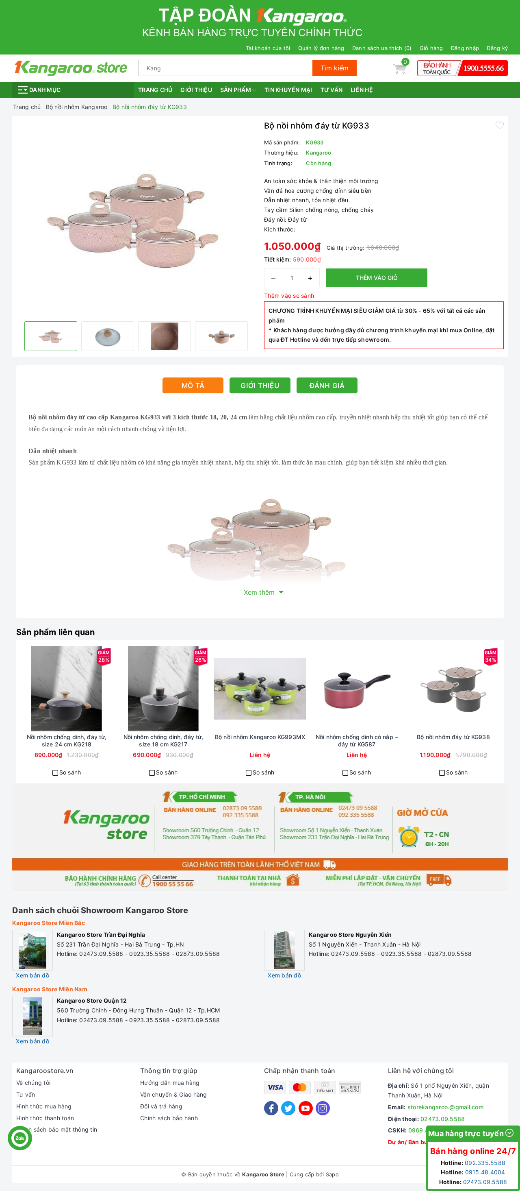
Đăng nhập (465, 48)
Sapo (332, 1174)
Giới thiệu (196, 89)
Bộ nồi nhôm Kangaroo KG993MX (260, 736)
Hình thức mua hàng (44, 1106)
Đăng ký (497, 48)
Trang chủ (155, 89)
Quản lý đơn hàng (321, 48)
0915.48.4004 (485, 1172)
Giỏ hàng (431, 48)
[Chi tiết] (231, 689)
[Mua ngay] (37, 689)
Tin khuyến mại (288, 89)
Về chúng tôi (33, 1082)
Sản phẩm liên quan (55, 632)
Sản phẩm (236, 89)
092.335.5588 (485, 1162)
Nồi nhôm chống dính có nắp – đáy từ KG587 (357, 740)
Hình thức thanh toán (45, 1118)
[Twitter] (288, 1108)
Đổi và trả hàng (161, 1106)
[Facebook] (271, 1108)
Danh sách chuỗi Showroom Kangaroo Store (100, 910)
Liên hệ (362, 89)
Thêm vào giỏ (377, 277)
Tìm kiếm (335, 68)
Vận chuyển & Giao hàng (173, 1094)
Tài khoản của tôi (268, 48)
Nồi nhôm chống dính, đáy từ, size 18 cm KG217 (164, 740)
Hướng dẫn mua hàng (170, 1082)
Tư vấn (332, 89)
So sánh (70, 772)
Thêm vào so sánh (289, 295)
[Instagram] (323, 1108)
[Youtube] (306, 1108)
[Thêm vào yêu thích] (500, 125)
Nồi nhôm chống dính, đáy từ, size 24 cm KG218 (67, 740)
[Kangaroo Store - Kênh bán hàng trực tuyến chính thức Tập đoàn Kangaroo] (71, 67)
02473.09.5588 (442, 1118)
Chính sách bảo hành (169, 1118)
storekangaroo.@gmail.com (445, 1107)
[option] (136, 217)
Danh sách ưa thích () (382, 48)
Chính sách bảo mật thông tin (56, 1129)
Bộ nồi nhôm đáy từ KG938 (453, 736)
